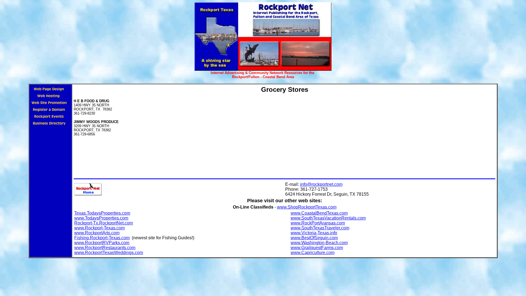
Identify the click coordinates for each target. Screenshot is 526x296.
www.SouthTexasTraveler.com (320, 228)
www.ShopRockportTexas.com (306, 207)
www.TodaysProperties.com (101, 218)
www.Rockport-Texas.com (99, 228)
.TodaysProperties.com (108, 213)
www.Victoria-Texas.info (314, 232)
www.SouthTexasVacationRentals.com (328, 218)
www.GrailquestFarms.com (317, 247)
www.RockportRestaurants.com (104, 247)
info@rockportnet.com (321, 184)
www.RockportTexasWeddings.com (108, 252)
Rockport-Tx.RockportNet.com (103, 223)
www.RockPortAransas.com (318, 223)
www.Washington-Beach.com (319, 242)
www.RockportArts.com (96, 232)
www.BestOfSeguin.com (314, 237)
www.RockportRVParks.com (101, 242)
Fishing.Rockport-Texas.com (102, 237)
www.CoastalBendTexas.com (319, 213)
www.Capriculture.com (313, 252)
